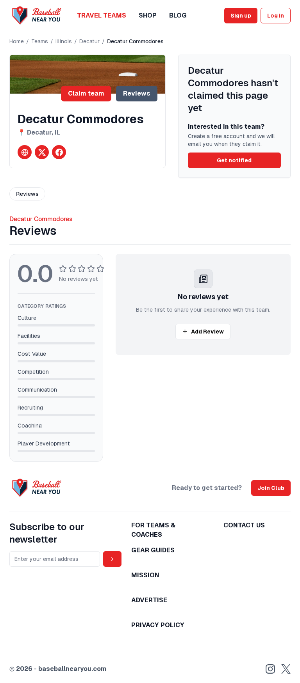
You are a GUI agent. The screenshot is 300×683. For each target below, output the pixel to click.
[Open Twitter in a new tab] (42, 152)
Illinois (63, 41)
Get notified (234, 160)
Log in (275, 15)
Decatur (89, 41)
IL (57, 132)
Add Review (207, 331)
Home (16, 41)
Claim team (86, 93)
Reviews (136, 93)
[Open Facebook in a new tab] (59, 152)
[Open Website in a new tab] (25, 152)
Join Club (270, 488)
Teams (39, 41)
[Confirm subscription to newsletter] (112, 559)
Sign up (240, 15)
